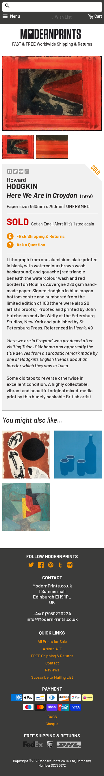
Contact (52, 662)
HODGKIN (22, 186)
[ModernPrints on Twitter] (31, 565)
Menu (14, 16)
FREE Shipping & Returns (40, 236)
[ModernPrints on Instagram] (70, 565)
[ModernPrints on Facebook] (41, 565)
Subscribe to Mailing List (52, 677)
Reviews (52, 669)
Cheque (52, 723)
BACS (52, 716)
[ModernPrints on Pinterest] (51, 565)
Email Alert (53, 223)
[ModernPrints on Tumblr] (60, 565)
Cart (98, 16)
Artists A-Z (52, 648)
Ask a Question (30, 244)
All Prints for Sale (52, 641)
